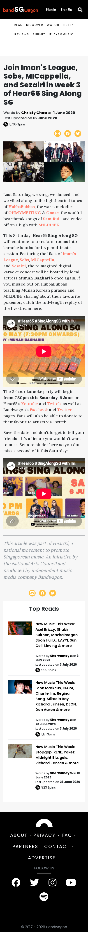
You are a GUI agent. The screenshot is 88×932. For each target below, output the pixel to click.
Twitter (64, 409)
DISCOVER (34, 25)
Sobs (24, 259)
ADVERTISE (42, 858)
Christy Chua (34, 112)
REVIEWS (21, 34)
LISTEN (68, 25)
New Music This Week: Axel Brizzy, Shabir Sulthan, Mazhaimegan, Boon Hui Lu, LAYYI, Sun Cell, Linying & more (57, 634)
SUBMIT (39, 34)
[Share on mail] (57, 133)
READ (18, 25)
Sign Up (66, 9)
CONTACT (56, 846)
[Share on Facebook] (67, 133)
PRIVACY (44, 835)
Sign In (51, 9)
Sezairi (19, 265)
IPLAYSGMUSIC (61, 34)
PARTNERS (25, 846)
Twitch (54, 403)
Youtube (29, 403)
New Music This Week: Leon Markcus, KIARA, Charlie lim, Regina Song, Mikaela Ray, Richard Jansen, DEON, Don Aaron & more (56, 696)
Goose (52, 212)
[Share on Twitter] (77, 133)
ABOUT (18, 835)
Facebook (39, 409)
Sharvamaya (61, 656)
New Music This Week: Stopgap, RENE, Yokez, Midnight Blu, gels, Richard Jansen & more (57, 755)
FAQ (67, 835)
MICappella (42, 259)
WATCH (53, 25)
